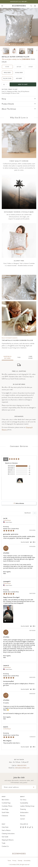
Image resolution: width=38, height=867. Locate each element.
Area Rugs (5, 809)
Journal (22, 819)
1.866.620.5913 (21, 765)
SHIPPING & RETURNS (7, 357)
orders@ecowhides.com (22, 768)
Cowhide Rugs (6, 803)
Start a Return (6, 830)
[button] (2, 6)
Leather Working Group (27, 806)
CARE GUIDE (30, 357)
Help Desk (5, 827)
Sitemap (20, 860)
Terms (9, 860)
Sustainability (24, 803)
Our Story (23, 800)
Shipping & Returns (8, 840)
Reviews (22, 815)
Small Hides (5, 812)
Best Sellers (5, 800)
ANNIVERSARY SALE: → (19, 1)
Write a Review (20, 503)
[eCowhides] (19, 5)
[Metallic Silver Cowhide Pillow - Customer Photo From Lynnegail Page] (20, 480)
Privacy (14, 860)
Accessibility (27, 860)
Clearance (5, 815)
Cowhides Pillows (7, 806)
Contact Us (5, 846)
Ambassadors (24, 812)
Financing (23, 809)
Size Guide (5, 837)
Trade (3, 843)
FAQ (19, 357)
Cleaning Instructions (8, 833)
